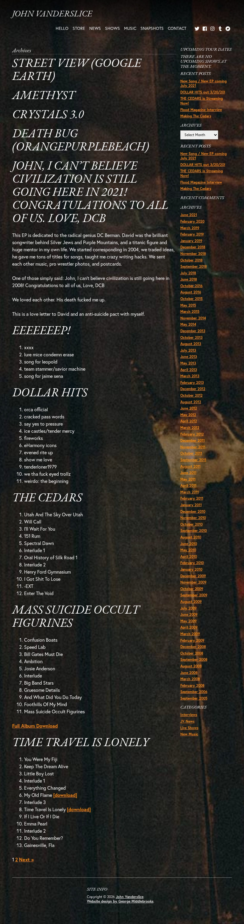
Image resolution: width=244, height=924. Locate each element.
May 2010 (188, 550)
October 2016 (191, 286)
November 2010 (193, 517)
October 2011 (191, 453)
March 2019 (189, 228)
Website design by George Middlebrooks (120, 901)
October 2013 (191, 337)
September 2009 (193, 595)
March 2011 (189, 492)
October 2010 (191, 524)
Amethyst (43, 96)
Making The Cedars (195, 116)
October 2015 (191, 298)
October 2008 (191, 653)
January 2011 (191, 505)
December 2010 (192, 511)
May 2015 (188, 305)
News (95, 28)
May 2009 (188, 621)
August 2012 (190, 402)
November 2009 (193, 582)
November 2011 (192, 447)
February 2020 (192, 221)
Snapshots (152, 28)
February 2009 (192, 640)
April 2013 (188, 369)
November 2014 (193, 318)
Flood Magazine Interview (201, 109)
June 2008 (189, 672)
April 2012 (188, 421)
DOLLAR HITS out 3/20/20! (202, 92)
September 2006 (193, 691)
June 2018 (188, 279)
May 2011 (187, 479)
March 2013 (189, 376)
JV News (187, 721)
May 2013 (188, 363)
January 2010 (191, 569)
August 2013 (190, 343)
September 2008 (193, 659)
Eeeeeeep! (41, 331)
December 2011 (192, 440)
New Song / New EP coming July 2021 (203, 83)
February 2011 (191, 498)
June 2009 (189, 614)
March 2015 (189, 311)
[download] (65, 795)
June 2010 (188, 543)
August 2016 (190, 292)
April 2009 (189, 627)
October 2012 (191, 395)
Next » (26, 859)
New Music (189, 734)
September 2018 (193, 266)
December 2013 (192, 331)
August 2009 (191, 601)
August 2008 (191, 666)
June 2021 (188, 214)
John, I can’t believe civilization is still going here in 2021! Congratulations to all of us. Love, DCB (90, 193)
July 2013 (188, 350)
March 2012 (189, 427)
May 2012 (188, 414)
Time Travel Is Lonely (80, 743)
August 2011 (190, 466)
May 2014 (188, 324)
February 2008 (192, 685)
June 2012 (188, 408)
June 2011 (188, 472)
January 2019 (191, 240)
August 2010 (190, 537)
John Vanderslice (52, 14)
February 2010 (192, 562)
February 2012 (192, 434)
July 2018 (188, 273)
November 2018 (193, 253)
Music (130, 28)
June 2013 (188, 356)
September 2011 (193, 460)
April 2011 (188, 485)
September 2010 (193, 530)
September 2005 (193, 698)
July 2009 (188, 608)
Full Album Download (35, 726)
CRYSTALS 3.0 (48, 115)
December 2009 (193, 576)
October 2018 (191, 260)
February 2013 (192, 382)
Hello (62, 28)
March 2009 (190, 634)
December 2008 (193, 646)
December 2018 (192, 247)
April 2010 (188, 556)
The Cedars (47, 498)
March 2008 (190, 679)
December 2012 (192, 388)
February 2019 (192, 234)
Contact (177, 28)
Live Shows (189, 728)
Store (79, 28)
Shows (112, 28)
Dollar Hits (49, 393)
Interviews (188, 714)
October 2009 (191, 588)
